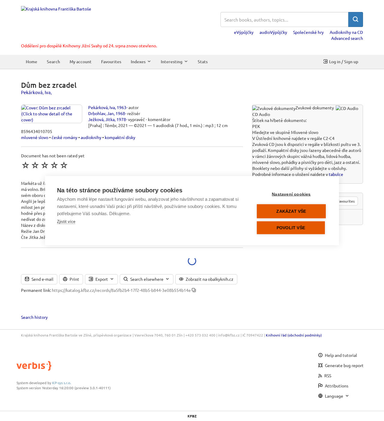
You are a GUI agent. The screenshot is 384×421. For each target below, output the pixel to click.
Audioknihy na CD (346, 32)
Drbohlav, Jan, (101, 113)
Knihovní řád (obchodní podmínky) (294, 335)
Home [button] (31, 61)
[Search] (355, 19)
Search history (34, 317)
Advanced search (347, 38)
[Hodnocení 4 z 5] (54, 165)
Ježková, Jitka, (102, 119)
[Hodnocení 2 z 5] (35, 165)
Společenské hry (308, 32)
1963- (122, 107)
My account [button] (81, 61)
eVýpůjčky (244, 32)
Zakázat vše (291, 211)
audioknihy (91, 137)
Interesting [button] (171, 61)
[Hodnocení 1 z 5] (25, 165)
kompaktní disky (120, 137)
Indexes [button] (138, 61)
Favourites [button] (111, 61)
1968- (121, 113)
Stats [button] (203, 61)
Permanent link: (36, 290)
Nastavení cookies (291, 194)
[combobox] (284, 19)
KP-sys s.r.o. (61, 382)
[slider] (44, 165)
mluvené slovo (34, 137)
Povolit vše (291, 227)
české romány (64, 137)
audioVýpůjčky (273, 32)
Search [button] (53, 61)
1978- (121, 119)
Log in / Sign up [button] (343, 61)
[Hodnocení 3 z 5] (44, 165)
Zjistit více (66, 221)
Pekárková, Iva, (36, 92)
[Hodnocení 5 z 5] (63, 165)
